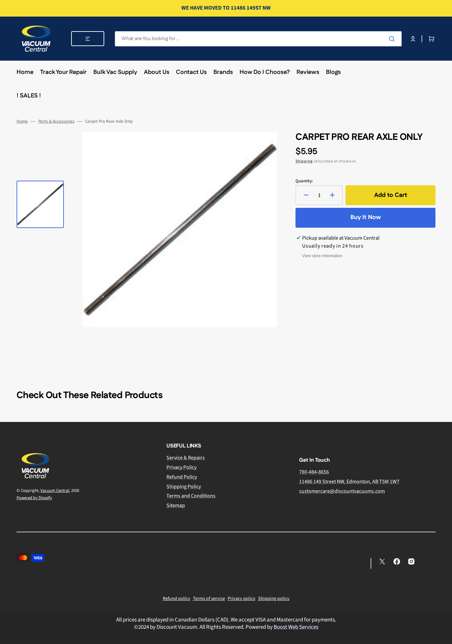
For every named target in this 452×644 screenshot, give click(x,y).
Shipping (304, 161)
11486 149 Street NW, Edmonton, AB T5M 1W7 (349, 481)
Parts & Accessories (56, 121)
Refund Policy (181, 477)
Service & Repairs (185, 457)
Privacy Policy (181, 467)
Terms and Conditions (190, 495)
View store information (322, 256)
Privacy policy (241, 598)
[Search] (393, 38)
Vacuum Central (54, 491)
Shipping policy (274, 598)
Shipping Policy (183, 486)
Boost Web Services (296, 627)
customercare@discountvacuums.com (342, 491)
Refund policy (176, 598)
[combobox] (258, 38)
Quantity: (304, 181)
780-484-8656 (314, 472)
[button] (413, 38)
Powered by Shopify (34, 498)
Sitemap (175, 505)
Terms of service (209, 598)
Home (22, 121)
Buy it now (365, 217)
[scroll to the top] (443, 635)
